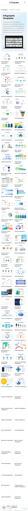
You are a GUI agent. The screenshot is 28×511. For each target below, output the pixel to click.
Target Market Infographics (18, 162)
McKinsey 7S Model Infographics (6, 85)
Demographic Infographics (18, 397)
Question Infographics (6, 296)
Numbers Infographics (20, 408)
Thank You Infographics (7, 386)
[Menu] (24, 2)
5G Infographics (18, 475)
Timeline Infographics (20, 96)
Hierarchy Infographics (7, 330)
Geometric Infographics (7, 396)
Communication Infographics (18, 319)
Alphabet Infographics (6, 420)
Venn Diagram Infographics (4, 119)
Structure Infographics (6, 318)
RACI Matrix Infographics (7, 440)
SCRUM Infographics (6, 161)
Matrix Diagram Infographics (5, 62)
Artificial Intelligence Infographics (6, 452)
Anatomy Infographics (20, 340)
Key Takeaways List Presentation (19, 197)
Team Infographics (19, 350)
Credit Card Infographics (18, 452)
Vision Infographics (19, 430)
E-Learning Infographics (7, 475)
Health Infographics (6, 496)
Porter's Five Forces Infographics (19, 374)
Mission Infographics (6, 430)
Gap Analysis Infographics (4, 362)
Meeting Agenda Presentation (19, 185)
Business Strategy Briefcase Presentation (20, 208)
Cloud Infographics (19, 276)
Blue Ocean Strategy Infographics (6, 174)
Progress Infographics (6, 242)
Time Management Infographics (5, 74)
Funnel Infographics (19, 118)
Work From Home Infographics (19, 441)
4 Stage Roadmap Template (5, 208)
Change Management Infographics (20, 62)
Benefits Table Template (7, 196)
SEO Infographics (5, 485)
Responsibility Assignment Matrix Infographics (5, 375)
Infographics (4, 9)
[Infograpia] (14, 2)
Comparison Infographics (4, 107)
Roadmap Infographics (20, 73)
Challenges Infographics (20, 286)
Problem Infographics (20, 420)
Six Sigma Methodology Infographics (20, 362)
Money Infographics (19, 296)
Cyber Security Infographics (5, 151)
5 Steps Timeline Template (19, 220)
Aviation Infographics (20, 242)
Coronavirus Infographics (18, 497)
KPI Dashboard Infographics (18, 107)
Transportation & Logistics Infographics (20, 486)
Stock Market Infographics (4, 265)
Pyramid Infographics (20, 129)
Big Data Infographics (6, 340)
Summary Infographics (6, 96)
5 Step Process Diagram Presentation (7, 220)
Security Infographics (6, 276)
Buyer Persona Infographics (18, 464)
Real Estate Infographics (21, 330)
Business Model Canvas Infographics (6, 409)
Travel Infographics (6, 463)
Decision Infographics (6, 286)
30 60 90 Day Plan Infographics (19, 85)
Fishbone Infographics (6, 140)
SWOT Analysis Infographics (18, 151)
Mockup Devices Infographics (5, 351)
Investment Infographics (21, 386)
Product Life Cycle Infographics (5, 232)
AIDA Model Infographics (21, 173)
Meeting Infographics (20, 253)
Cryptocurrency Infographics (19, 265)
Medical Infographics (20, 231)
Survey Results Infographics (4, 307)
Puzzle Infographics (19, 140)
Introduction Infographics (18, 307)
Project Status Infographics (4, 185)
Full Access (14, 507)
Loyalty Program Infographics (5, 253)
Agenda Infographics (6, 129)
